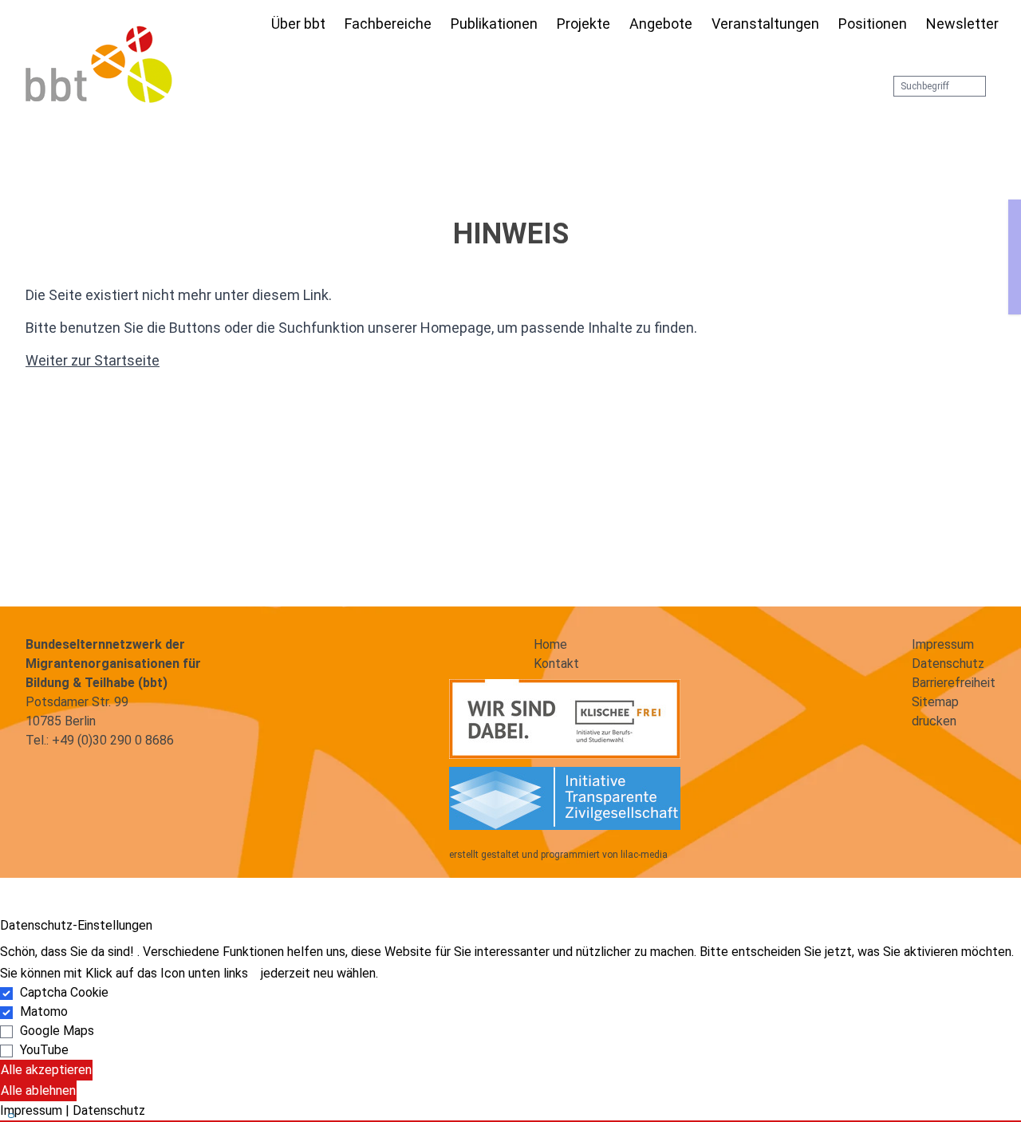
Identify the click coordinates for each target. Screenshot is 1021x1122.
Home (550, 644)
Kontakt (556, 663)
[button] (510, 1121)
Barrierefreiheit (953, 682)
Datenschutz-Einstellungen (76, 925)
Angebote (660, 23)
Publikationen (494, 23)
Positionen (872, 23)
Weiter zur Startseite (93, 360)
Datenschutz (948, 663)
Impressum (943, 644)
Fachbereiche (388, 23)
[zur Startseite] (99, 64)
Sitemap (935, 701)
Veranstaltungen (765, 23)
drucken (934, 721)
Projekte (583, 23)
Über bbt (298, 23)
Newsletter (962, 23)
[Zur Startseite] (252, 25)
